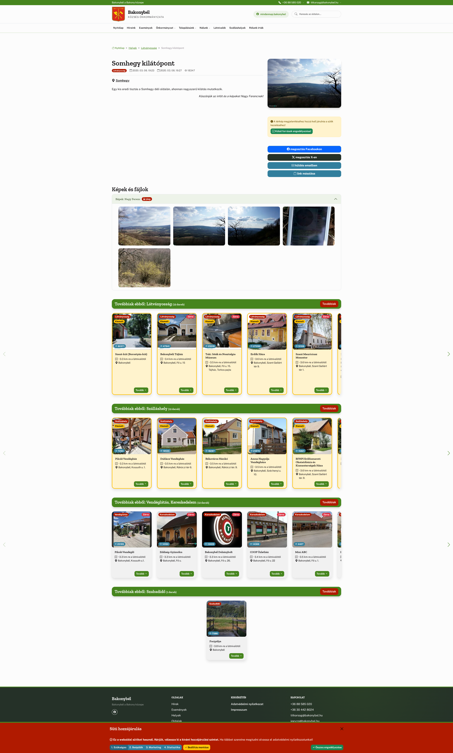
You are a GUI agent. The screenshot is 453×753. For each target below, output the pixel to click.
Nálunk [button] (204, 27)
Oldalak (176, 721)
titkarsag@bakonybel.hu (307, 715)
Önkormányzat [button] (165, 27)
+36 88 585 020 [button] (291, 2)
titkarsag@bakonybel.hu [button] (324, 2)
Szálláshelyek (237, 27)
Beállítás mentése (198, 747)
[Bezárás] (342, 729)
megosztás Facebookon (306, 149)
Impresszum (239, 709)
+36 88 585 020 (301, 704)
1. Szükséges (118, 747)
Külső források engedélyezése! (293, 131)
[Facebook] (114, 712)
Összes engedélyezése (328, 747)
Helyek (133, 48)
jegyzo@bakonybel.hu (305, 721)
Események (146, 27)
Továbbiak (329, 304)
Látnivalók (220, 27)
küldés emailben (305, 165)
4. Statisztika (172, 747)
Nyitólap (118, 27)
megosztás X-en (306, 157)
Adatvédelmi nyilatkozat (247, 704)
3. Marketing (153, 747)
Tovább (140, 390)
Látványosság (149, 48)
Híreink (131, 27)
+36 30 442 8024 (302, 709)
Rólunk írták (256, 27)
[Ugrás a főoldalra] (118, 14)
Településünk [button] (187, 27)
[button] (144, 226)
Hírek (175, 704)
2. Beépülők (136, 747)
